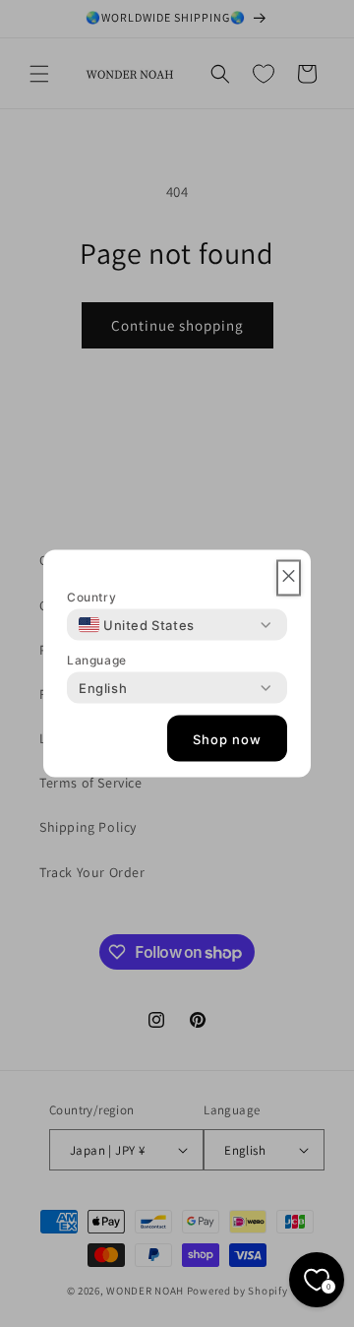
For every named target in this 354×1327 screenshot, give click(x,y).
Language (97, 660)
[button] (288, 578)
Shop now (227, 738)
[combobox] (137, 625)
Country (91, 597)
